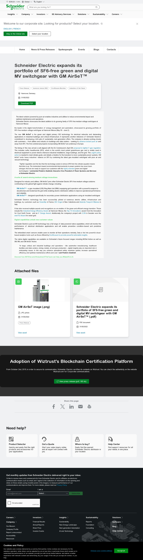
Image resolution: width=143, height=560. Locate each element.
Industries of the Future (77, 88)
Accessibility (10, 535)
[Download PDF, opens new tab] (27, 103)
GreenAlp (42, 202)
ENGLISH (8, 29)
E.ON (84, 213)
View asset (22, 333)
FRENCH (17, 29)
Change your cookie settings (101, 550)
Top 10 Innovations (74, 211)
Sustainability (64, 522)
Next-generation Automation (69, 528)
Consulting (90, 528)
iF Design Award (44, 213)
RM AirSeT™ (21, 188)
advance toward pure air (88, 141)
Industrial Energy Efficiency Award (35, 211)
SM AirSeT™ (21, 195)
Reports (89, 522)
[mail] (80, 406)
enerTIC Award (20, 215)
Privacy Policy (62, 485)
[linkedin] (71, 406)
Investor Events (38, 531)
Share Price (37, 528)
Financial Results (39, 522)
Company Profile (12, 529)
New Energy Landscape (68, 525)
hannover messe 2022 (40, 88)
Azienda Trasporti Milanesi (89, 202)
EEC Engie (58, 202)
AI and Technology (66, 531)
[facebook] (53, 406)
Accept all (121, 550)
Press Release (24, 88)
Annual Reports (38, 525)
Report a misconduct (14, 532)
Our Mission (10, 526)
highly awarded (69, 168)
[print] (89, 406)
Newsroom (10, 539)
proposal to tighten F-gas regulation (87, 148)
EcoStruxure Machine (58, 88)
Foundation (90, 525)
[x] (62, 406)
